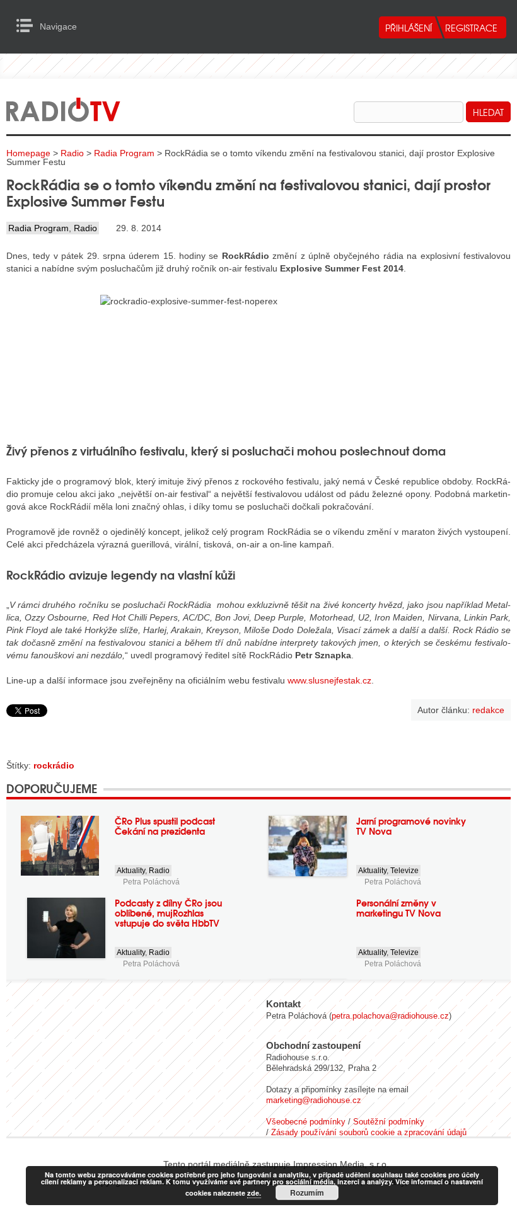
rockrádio (53, 765)
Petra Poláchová (151, 882)
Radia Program (124, 153)
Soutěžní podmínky (388, 1121)
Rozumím (307, 1192)
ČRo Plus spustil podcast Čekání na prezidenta (165, 826)
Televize (404, 870)
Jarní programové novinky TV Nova (411, 826)
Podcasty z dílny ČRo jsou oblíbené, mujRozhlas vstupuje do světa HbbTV (168, 913)
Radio (72, 153)
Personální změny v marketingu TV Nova (398, 908)
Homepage (28, 153)
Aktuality (131, 870)
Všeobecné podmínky (306, 1121)
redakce (488, 710)
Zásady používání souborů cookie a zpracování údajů (369, 1132)
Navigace (28, 26)
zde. (254, 1193)
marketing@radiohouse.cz (313, 1100)
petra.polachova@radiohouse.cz (390, 1016)
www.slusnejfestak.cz (329, 680)
